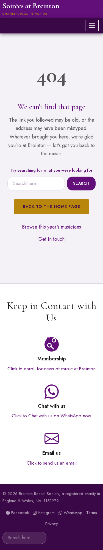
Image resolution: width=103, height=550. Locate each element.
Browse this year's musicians (51, 227)
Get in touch (51, 239)
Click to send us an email (52, 463)
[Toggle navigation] (92, 25)
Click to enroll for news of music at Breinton (51, 368)
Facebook (20, 513)
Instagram (46, 513)
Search (81, 183)
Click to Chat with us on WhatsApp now (51, 415)
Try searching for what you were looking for (51, 170)
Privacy (51, 524)
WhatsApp (73, 513)
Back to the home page (51, 206)
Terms (91, 513)
